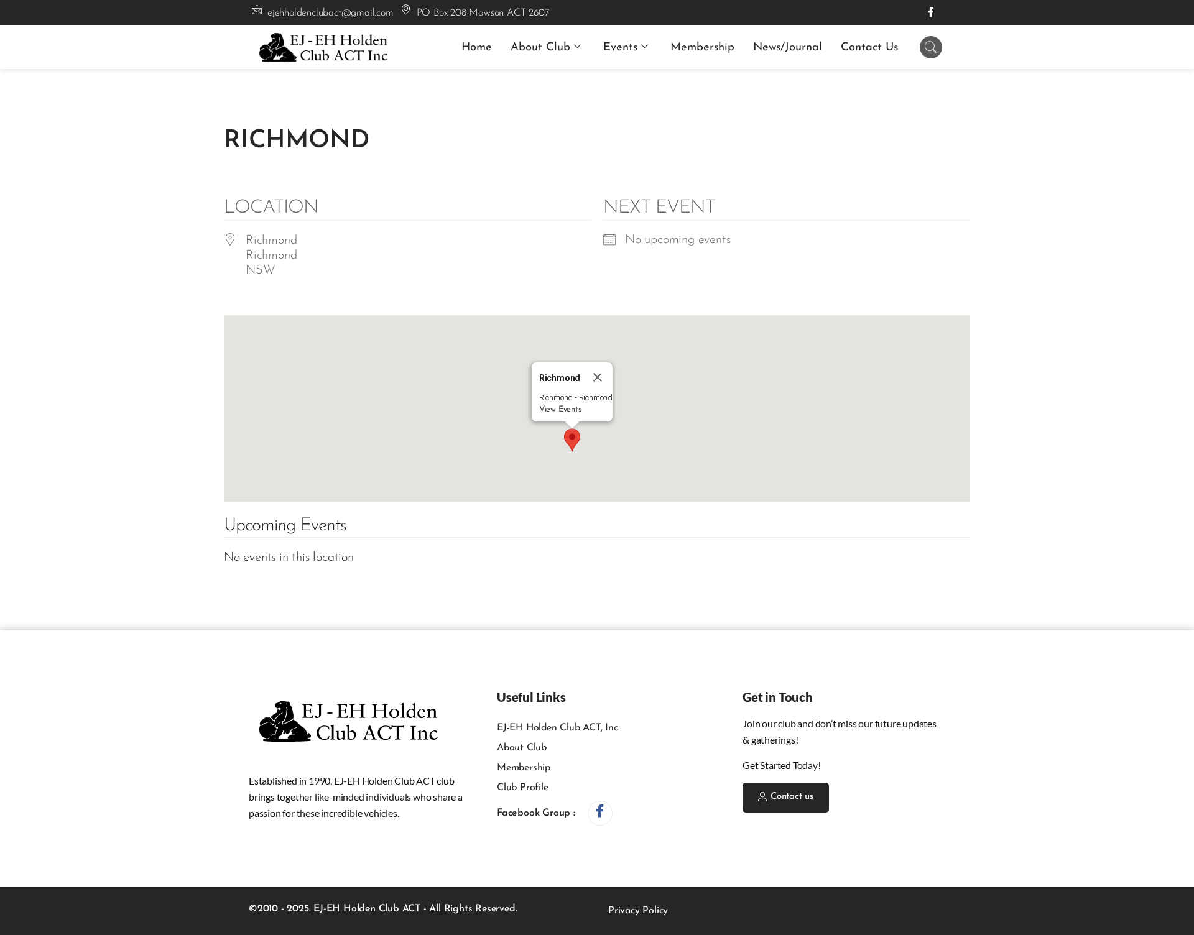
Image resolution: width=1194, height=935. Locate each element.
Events (620, 47)
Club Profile (522, 788)
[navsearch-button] (931, 47)
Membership (702, 47)
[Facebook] (931, 13)
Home (476, 47)
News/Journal (787, 47)
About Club (540, 47)
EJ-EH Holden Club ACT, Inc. (558, 728)
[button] (572, 440)
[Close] (598, 377)
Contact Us (869, 47)
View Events (560, 409)
